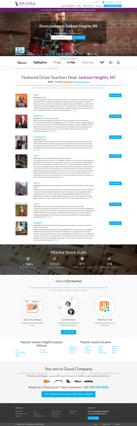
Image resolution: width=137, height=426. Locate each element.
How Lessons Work (68, 6)
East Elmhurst (74, 348)
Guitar (17, 354)
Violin (17, 356)
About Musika (19, 411)
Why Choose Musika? (21, 413)
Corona (72, 352)
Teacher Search (56, 413)
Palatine (114, 348)
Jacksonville (88, 350)
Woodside (73, 350)
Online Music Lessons (39, 416)
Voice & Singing (20, 352)
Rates (79, 6)
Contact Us (96, 2)
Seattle (100, 346)
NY (25, 68)
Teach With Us (74, 411)
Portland (87, 352)
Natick (114, 352)
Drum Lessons (40, 68)
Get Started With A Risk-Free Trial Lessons (68, 394)
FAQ (38, 54)
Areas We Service (56, 411)
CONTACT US (46, 54)
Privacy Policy (106, 424)
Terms (95, 424)
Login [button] (120, 2)
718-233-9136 (63, 54)
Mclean (100, 350)
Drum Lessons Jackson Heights (52, 68)
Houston (87, 346)
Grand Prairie (102, 352)
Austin (87, 348)
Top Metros (18, 416)
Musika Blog (55, 416)
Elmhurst (72, 346)
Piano (17, 350)
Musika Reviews (81, 81)
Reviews (72, 413)
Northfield (115, 346)
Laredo (100, 348)
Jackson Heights (31, 68)
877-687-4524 (109, 2)
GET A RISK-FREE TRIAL (112, 6)
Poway (114, 350)
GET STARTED (79, 38)
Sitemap (117, 424)
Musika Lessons (19, 68)
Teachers (98, 6)
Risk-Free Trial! (89, 10)
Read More (73, 110)
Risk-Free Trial (88, 6)
